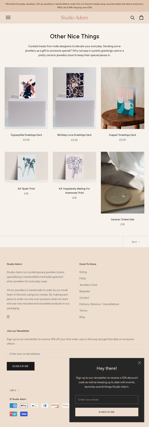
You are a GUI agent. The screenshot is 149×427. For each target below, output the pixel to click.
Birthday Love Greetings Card (74, 134)
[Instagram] (8, 316)
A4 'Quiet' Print (26, 188)
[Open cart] (141, 17)
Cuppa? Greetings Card (122, 134)
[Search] (133, 17)
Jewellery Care (88, 285)
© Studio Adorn (18, 399)
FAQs (82, 278)
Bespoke (84, 291)
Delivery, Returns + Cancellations (99, 304)
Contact (84, 297)
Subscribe (107, 412)
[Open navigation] (8, 17)
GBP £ (13, 390)
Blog (82, 317)
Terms (83, 310)
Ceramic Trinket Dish (122, 219)
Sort (134, 241)
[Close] (139, 362)
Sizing (83, 272)
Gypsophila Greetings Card (26, 134)
